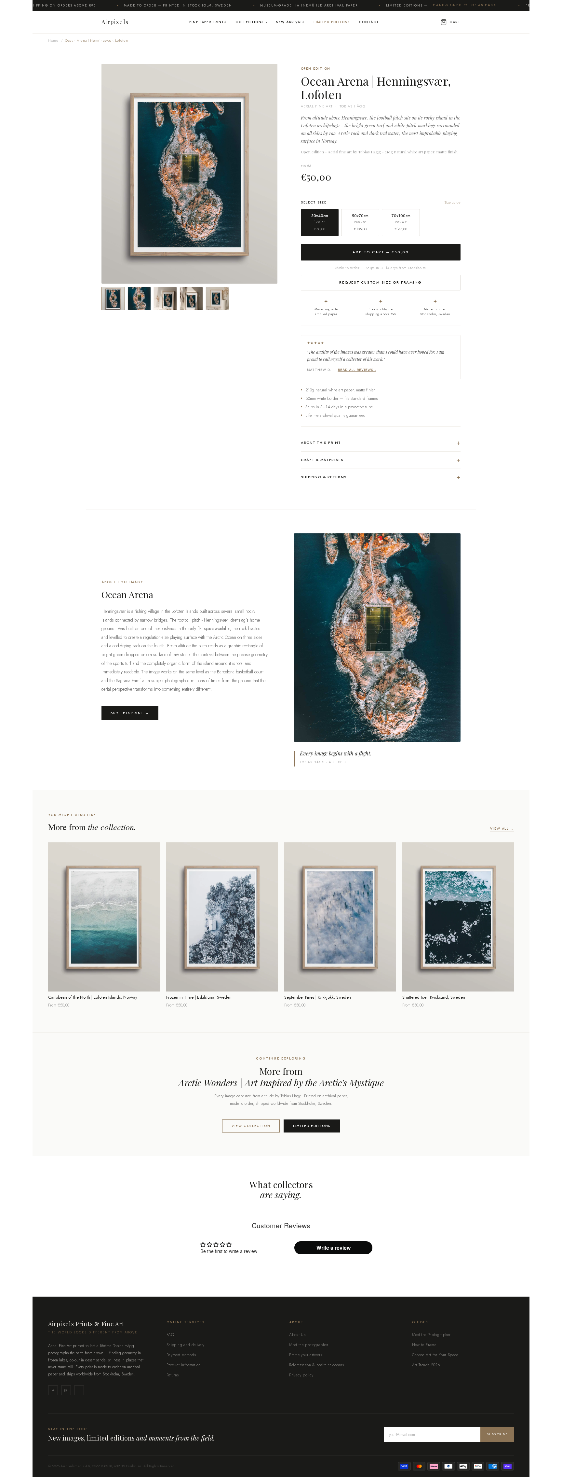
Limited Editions (332, 22)
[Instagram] (66, 1390)
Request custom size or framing (380, 282)
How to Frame (424, 1345)
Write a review (333, 1247)
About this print (381, 442)
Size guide (452, 202)
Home (53, 40)
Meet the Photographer (431, 1335)
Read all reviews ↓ (357, 369)
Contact (369, 22)
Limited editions (311, 1125)
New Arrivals (290, 22)
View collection (251, 1125)
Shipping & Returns (381, 477)
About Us (297, 1335)
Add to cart (103, 982)
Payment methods (181, 1355)
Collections (249, 22)
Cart (455, 22)
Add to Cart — (381, 252)
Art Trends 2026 (426, 1365)
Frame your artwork (305, 1355)
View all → (502, 828)
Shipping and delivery (186, 1345)
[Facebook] (53, 1390)
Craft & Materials (381, 460)
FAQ (170, 1335)
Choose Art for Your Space (435, 1355)
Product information (184, 1365)
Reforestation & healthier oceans (316, 1365)
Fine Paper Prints (207, 22)
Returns (173, 1375)
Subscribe (497, 1434)
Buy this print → (130, 712)
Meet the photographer (308, 1345)
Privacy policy (301, 1375)
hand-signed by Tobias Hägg (427, 5)
